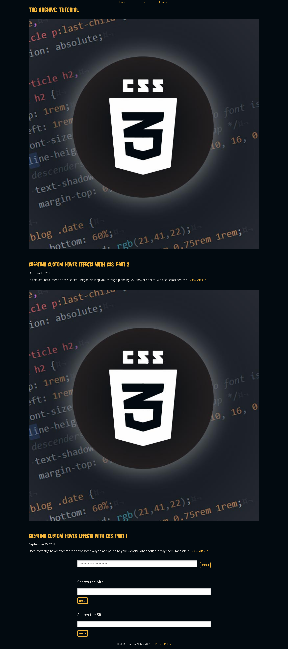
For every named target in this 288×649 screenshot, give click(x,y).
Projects (143, 2)
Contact (163, 2)
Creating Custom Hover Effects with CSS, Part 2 (79, 264)
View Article (198, 280)
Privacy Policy (163, 644)
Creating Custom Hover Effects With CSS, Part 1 (78, 535)
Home (123, 2)
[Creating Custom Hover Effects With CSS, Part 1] (144, 520)
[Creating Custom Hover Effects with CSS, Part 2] (144, 248)
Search (205, 565)
